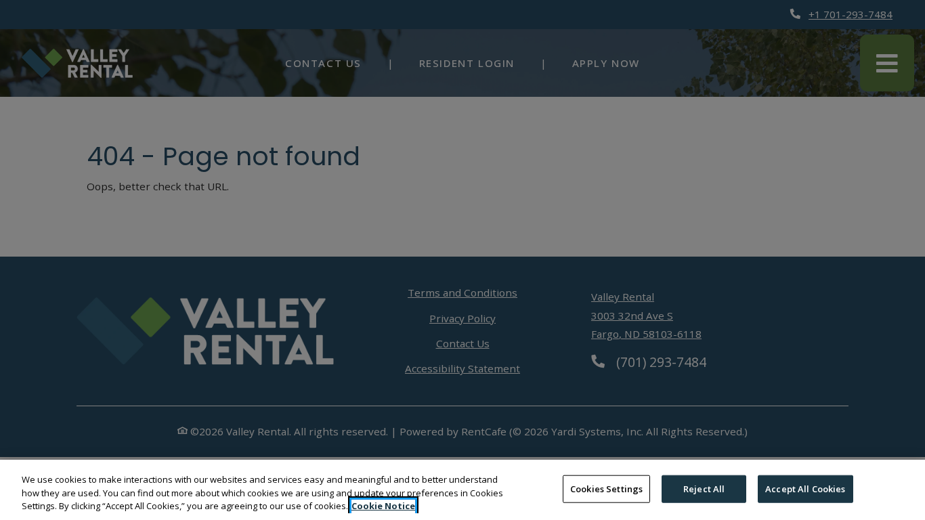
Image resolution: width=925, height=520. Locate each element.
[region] (462, 490)
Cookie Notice (383, 506)
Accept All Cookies (805, 488)
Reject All (704, 488)
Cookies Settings (606, 488)
